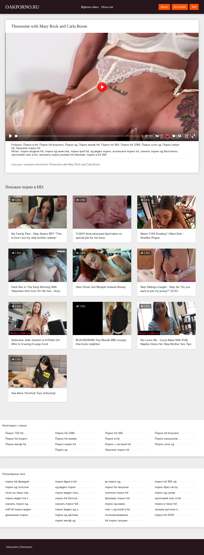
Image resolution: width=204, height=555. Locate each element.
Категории (180, 7)
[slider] (79, 136)
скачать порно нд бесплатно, (159, 151)
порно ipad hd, (80, 151)
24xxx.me (107, 7)
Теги (194, 7)
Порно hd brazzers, (52, 144)
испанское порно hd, (126, 151)
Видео (164, 7)
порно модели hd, (33, 151)
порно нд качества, (58, 151)
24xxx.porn (12, 547)
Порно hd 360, (111, 144)
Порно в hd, (31, 144)
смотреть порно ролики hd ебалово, (63, 154)
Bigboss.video (90, 7)
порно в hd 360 (97, 154)
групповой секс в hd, (25, 154)
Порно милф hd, (90, 144)
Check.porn (26, 547)
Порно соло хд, (152, 144)
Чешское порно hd (28, 148)
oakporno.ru (22, 7)
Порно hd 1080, (131, 144)
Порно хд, (72, 144)
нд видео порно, (101, 151)
